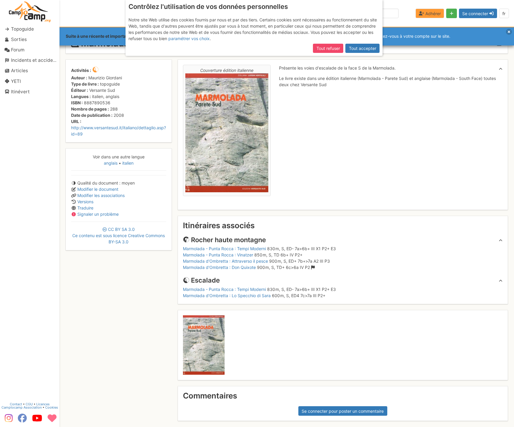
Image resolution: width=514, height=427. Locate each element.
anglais (111, 163)
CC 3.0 (118, 235)
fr (503, 13)
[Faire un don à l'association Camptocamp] (52, 420)
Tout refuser (328, 48)
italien (127, 163)
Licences (43, 404)
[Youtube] (37, 420)
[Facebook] (22, 420)
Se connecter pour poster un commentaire (343, 411)
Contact (16, 404)
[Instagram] (7, 420)
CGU (29, 404)
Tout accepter (362, 48)
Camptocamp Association (21, 407)
